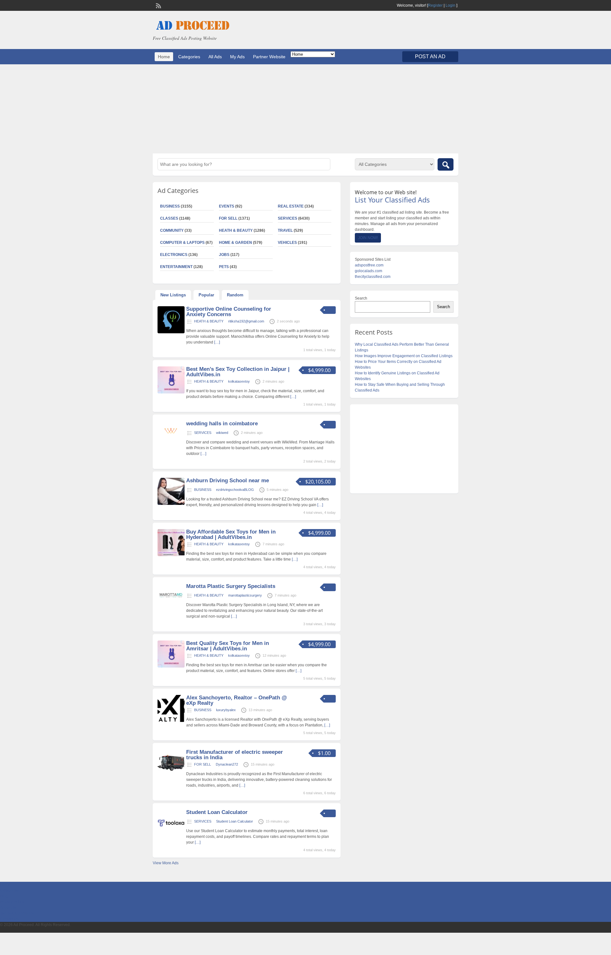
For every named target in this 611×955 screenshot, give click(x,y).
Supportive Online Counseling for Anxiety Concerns (228, 311)
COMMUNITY (172, 230)
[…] (217, 342)
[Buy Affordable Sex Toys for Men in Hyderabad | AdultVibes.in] (171, 555)
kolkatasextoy (239, 381)
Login (450, 5)
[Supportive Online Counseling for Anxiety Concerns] (171, 332)
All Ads (215, 56)
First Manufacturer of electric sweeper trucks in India (234, 754)
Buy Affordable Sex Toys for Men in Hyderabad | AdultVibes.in (231, 534)
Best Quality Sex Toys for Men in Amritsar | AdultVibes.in (227, 646)
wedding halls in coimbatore (222, 424)
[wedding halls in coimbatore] (171, 437)
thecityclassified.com (372, 276)
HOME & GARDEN (235, 242)
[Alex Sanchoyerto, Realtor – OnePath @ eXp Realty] (171, 720)
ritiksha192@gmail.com (246, 321)
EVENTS (226, 206)
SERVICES (287, 218)
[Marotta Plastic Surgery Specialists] (171, 609)
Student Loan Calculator (217, 812)
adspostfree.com (369, 265)
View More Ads (166, 863)
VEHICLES (287, 242)
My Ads (237, 56)
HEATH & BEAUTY (236, 230)
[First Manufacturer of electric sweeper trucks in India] (171, 775)
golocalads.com (368, 271)
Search (361, 298)
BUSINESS (170, 206)
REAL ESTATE (291, 206)
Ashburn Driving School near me (227, 481)
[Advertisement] (305, 109)
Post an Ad (430, 56)
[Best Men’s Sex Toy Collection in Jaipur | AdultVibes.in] (171, 392)
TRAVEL (285, 230)
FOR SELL (228, 218)
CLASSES (169, 218)
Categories (189, 56)
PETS (224, 267)
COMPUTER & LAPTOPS (182, 242)
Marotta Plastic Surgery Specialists (230, 586)
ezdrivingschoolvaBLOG (235, 490)
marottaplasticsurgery (245, 595)
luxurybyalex (226, 710)
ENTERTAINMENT (176, 267)
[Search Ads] (445, 164)
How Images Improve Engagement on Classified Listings (404, 356)
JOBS (224, 254)
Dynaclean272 (227, 764)
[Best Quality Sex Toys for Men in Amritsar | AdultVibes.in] (171, 666)
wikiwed (222, 433)
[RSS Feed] (157, 5)
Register (435, 5)
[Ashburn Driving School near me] (171, 503)
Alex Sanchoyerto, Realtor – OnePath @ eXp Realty (236, 700)
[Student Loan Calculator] (171, 835)
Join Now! (368, 238)
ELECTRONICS (173, 254)
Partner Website (269, 56)
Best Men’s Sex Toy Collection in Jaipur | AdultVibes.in (238, 372)
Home (164, 56)
